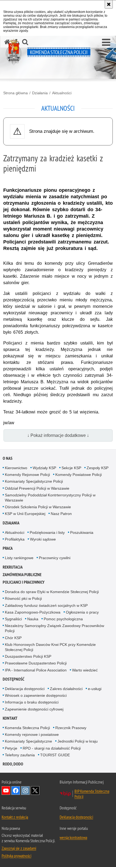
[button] (106, 42)
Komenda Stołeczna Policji (27, 728)
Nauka (32, 619)
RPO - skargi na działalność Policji (52, 748)
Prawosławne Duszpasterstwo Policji (36, 663)
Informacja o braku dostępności (32, 702)
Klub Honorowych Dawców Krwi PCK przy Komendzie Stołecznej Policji (50, 647)
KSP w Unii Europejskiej (25, 513)
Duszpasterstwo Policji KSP (28, 656)
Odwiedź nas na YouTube (6, 790)
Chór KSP (13, 638)
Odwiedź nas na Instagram (25, 790)
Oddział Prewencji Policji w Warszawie (37, 488)
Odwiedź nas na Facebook (15, 790)
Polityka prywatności (16, 855)
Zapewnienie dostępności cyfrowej (34, 709)
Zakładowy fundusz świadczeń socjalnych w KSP (46, 605)
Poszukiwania (81, 532)
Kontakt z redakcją (15, 817)
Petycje (11, 748)
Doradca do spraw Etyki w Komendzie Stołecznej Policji (52, 592)
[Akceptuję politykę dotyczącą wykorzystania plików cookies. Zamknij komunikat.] (109, 4)
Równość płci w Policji (23, 598)
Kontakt (10, 718)
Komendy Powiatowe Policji (78, 474)
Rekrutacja (13, 567)
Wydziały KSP (44, 468)
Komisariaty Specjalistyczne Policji (34, 481)
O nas (7, 458)
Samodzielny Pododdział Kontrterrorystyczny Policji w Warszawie (50, 497)
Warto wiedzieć (85, 670)
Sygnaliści (13, 619)
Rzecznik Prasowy (70, 728)
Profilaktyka (15, 539)
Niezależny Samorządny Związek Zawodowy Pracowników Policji (54, 628)
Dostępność (13, 679)
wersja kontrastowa (73, 837)
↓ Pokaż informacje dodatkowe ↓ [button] (58, 435)
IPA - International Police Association (36, 670)
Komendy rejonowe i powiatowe (32, 734)
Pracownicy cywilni (54, 558)
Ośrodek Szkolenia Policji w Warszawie (38, 507)
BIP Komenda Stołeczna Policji (91, 793)
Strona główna (15, 93)
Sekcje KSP (71, 468)
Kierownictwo (16, 468)
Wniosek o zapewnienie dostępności (36, 695)
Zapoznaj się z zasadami (19, 848)
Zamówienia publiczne (22, 574)
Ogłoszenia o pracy (82, 612)
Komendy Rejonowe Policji (27, 474)
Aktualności (61, 93)
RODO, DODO (13, 764)
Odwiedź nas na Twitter (35, 790)
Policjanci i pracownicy (24, 582)
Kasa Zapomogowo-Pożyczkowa (32, 612)
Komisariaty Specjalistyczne (28, 741)
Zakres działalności (66, 689)
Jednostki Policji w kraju (77, 741)
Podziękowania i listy (47, 532)
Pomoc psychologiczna (63, 619)
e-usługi (94, 689)
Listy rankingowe (19, 558)
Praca (8, 548)
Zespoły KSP (97, 468)
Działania (40, 93)
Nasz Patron (61, 513)
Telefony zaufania (20, 755)
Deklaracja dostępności (25, 689)
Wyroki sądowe (43, 539)
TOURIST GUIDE (55, 755)
